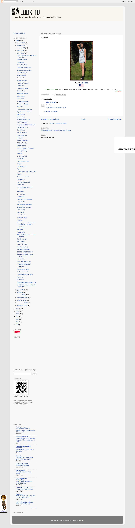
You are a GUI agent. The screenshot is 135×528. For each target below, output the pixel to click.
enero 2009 (21, 43)
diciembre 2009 (22, 305)
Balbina (19, 164)
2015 (17, 321)
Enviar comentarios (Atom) (58, 123)
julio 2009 (20, 292)
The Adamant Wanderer (24, 204)
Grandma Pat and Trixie (22, 465)
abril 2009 (20, 50)
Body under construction (23, 504)
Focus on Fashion (22, 140)
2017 (17, 324)
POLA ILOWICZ (22, 72)
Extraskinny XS (21, 166)
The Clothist (21, 241)
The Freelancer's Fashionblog (21, 479)
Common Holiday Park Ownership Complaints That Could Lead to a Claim (25, 440)
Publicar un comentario (51, 111)
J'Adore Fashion (22, 143)
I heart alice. (21, 259)
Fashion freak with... (23, 272)
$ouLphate (20, 279)
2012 (17, 314)
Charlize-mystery (22, 247)
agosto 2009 (21, 295)
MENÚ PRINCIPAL (19, 33)
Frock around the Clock (24, 109)
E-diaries (20, 138)
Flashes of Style (22, 217)
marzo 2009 (21, 48)
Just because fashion (23, 177)
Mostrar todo (34, 507)
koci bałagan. (21, 227)
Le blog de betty (22, 151)
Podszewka (20, 191)
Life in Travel (21, 194)
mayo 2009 (21, 53)
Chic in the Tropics (23, 104)
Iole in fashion (21, 215)
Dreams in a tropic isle (24, 67)
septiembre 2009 (22, 297)
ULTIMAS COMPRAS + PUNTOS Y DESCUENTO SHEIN (25, 496)
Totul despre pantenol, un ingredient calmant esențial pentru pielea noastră (25, 430)
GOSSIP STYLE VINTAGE (25, 252)
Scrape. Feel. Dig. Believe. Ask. (27, 171)
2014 (17, 319)
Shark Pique (21, 114)
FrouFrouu (20, 212)
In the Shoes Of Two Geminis (26, 125)
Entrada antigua (114, 119)
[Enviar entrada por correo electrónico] (53, 94)
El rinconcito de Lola (23, 119)
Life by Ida (20, 158)
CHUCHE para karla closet (25, 148)
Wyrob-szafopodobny (23, 112)
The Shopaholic (22, 132)
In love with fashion (23, 101)
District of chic (21, 145)
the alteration (21, 78)
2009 (17, 40)
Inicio (83, 119)
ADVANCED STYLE (22, 464)
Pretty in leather (22, 59)
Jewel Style (19, 494)
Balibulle (19, 153)
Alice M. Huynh (51, 102)
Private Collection (22, 244)
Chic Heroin (20, 96)
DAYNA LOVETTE (22, 127)
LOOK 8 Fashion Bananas (24, 488)
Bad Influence (21, 130)
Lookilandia (20, 266)
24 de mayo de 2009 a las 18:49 (56, 107)
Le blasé (84, 83)
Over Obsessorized (23, 161)
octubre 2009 (21, 300)
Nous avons (20, 117)
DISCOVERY (21, 232)
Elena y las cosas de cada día (26, 282)
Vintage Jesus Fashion (24, 70)
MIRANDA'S (21, 202)
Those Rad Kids (22, 65)
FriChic (19, 174)
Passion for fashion (23, 83)
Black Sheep (21, 209)
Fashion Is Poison (22, 88)
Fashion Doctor (21, 427)
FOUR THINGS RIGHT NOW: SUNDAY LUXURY (24, 482)
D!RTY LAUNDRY (22, 122)
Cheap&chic (21, 179)
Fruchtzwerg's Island (23, 249)
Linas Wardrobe (22, 156)
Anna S (19, 169)
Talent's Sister (20, 470)
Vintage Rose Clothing (24, 207)
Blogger (81, 520)
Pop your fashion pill (23, 182)
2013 (17, 316)
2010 (17, 308)
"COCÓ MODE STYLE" (24, 261)
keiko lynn (20, 106)
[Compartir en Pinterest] (65, 95)
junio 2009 (20, 290)
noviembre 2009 (22, 303)
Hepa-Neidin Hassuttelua (25, 274)
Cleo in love (20, 184)
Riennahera (20, 85)
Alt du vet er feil (22, 135)
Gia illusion (20, 99)
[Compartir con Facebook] (63, 95)
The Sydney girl (22, 239)
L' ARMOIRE (21, 197)
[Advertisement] (48, 25)
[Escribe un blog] (59, 95)
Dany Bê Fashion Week (24, 199)
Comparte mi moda (23, 269)
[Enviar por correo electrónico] (57, 95)
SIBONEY (20, 229)
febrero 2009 (21, 45)
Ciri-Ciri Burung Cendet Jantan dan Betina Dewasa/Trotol (24, 458)
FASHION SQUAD (22, 93)
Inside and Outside (22, 437)
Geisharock (20, 62)
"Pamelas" (20, 277)
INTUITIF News (22, 80)
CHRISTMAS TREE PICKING (24, 489)
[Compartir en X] (61, 95)
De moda (19, 456)
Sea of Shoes (21, 91)
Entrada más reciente (50, 119)
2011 (17, 311)
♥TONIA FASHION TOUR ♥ (24, 502)
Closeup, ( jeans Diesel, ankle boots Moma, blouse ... (26, 223)
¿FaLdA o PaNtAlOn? (23, 264)
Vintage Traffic (21, 75)
